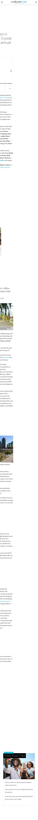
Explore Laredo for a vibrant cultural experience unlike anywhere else (18, 784)
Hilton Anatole (5, 167)
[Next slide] (11, 71)
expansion (5, 357)
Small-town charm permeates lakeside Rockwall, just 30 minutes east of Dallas (19, 798)
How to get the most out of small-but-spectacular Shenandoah (19, 791)
